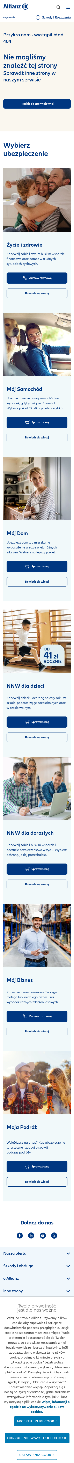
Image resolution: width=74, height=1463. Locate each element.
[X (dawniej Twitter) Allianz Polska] (54, 1235)
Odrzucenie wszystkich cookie (37, 1438)
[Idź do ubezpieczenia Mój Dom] (37, 489)
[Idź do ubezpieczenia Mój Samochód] (37, 344)
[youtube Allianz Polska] (42, 1235)
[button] (58, 7)
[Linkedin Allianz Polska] (31, 1235)
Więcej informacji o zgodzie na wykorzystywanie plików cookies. (40, 1407)
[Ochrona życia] (37, 200)
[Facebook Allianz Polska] (19, 1235)
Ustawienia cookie (37, 1455)
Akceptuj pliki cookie (37, 1421)
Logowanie (9, 17)
